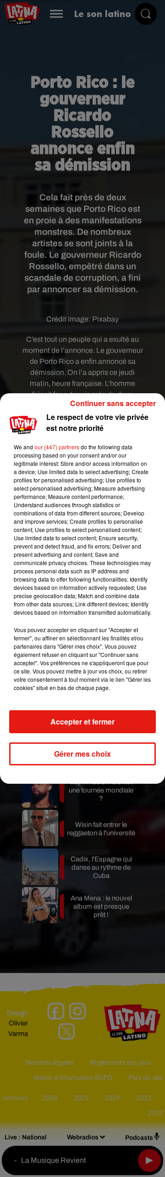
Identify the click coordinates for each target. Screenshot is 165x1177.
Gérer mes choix (82, 753)
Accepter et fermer (82, 721)
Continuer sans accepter (113, 403)
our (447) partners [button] (56, 447)
